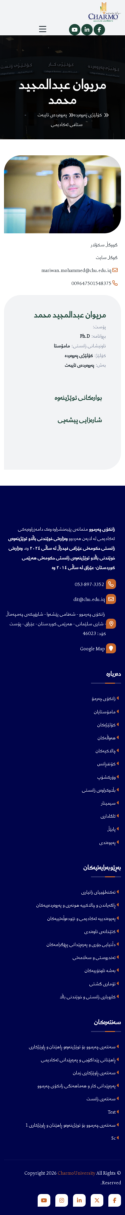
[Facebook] (99, 29)
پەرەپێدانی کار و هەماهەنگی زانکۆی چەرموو (77, 1086)
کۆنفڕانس (107, 764)
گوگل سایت (107, 257)
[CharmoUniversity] (114, 1200)
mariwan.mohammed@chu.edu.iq (76, 270)
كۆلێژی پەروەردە (88, 115)
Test (112, 1112)
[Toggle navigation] (42, 29)
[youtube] (44, 1200)
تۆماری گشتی (103, 984)
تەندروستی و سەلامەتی (95, 957)
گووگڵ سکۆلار (104, 245)
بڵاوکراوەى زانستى (99, 790)
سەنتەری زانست (102, 1099)
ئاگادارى (109, 816)
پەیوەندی (108, 842)
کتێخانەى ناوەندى (100, 931)
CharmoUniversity (76, 1173)
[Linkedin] (87, 29)
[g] (61, 1200)
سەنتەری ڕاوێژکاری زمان (95, 1073)
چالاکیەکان (106, 751)
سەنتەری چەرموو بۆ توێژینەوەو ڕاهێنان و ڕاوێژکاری (73, 1047)
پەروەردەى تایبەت (52, 115)
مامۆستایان (105, 712)
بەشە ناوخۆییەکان (101, 970)
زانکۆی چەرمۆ (104, 698)
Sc (114, 1138)
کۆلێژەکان (107, 725)
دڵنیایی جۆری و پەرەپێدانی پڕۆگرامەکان (82, 944)
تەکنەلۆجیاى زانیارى (99, 892)
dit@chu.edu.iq (89, 599)
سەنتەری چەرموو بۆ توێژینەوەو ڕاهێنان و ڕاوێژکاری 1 (71, 1125)
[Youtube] (74, 29)
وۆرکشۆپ (107, 777)
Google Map (93, 649)
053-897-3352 (90, 584)
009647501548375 (91, 283)
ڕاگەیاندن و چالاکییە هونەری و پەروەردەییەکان (76, 905)
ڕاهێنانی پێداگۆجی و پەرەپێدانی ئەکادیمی (79, 1060)
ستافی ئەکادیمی (67, 124)
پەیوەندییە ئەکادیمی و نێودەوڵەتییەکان (82, 918)
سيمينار (109, 803)
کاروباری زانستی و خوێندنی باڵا (88, 997)
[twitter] (97, 1200)
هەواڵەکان (107, 738)
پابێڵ (112, 829)
